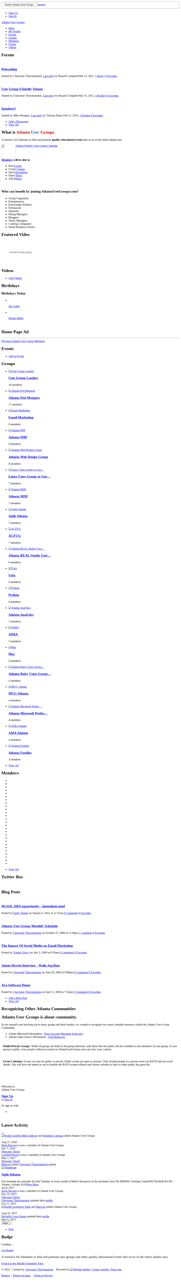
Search (41, 4)
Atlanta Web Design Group (28, 457)
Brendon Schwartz (71, 1033)
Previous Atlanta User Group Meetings (23, 341)
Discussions (21, 172)
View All (13, 124)
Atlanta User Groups (13, 22)
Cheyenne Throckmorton (27, 932)
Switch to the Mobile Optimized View (22, 1263)
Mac (11, 654)
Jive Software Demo (15, 985)
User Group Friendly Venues (22, 89)
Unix (12, 575)
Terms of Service (43, 1275)
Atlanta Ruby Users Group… (29, 674)
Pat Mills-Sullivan (27, 1135)
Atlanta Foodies (19, 753)
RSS (11, 1229)
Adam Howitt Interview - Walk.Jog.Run (30, 965)
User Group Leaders (23, 378)
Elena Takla (24, 1206)
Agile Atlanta (18, 516)
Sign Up (13, 13)
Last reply (48, 76)
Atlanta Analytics (21, 615)
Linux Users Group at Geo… (29, 476)
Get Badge (7, 1250)
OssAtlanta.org (56, 1036)
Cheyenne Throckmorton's (34, 1164)
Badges (5, 1275)
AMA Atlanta (18, 733)
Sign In (12, 16)
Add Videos (15, 278)
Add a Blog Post (17, 998)
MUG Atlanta (18, 693)
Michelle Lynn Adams (13, 1216)
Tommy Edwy (21, 952)
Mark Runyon (9, 1145)
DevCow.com (52, 1033)
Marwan (6, 1164)
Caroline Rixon (10, 1154)
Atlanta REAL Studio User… (29, 555)
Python (13, 595)
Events (18, 165)
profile (49, 1200)
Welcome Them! (10, 1151)
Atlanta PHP (17, 437)
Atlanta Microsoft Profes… (27, 713)
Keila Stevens (9, 1190)
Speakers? (8, 108)
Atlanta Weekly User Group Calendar (37, 145)
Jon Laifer (14, 306)
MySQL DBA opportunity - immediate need (33, 906)
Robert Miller (16, 318)
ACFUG (14, 536)
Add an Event (16, 356)
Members (7, 159)
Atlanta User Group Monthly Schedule (29, 926)
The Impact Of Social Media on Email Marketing (37, 945)
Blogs (19, 175)
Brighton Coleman (53, 1135)
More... (6, 1223)
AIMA (13, 634)
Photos (18, 178)
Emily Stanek (20, 913)
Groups (20, 169)
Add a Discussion (18, 121)
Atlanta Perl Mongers (24, 398)
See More (33, 1184)
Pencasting (9, 69)
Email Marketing (20, 417)
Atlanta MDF (18, 496)
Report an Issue (21, 1275)
